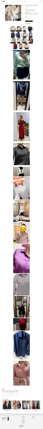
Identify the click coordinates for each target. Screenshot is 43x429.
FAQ (28, 1)
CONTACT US (25, 1)
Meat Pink (36, 14)
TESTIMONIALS (23, 422)
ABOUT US (22, 418)
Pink (34, 14)
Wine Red (32, 14)
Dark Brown (29, 14)
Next (23, 13)
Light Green (27, 14)
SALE (22, 1)
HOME (15, 1)
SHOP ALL (20, 1)
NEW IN (17, 1)
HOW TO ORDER (23, 419)
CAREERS (22, 423)
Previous (2, 13)
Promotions (26, 8)
